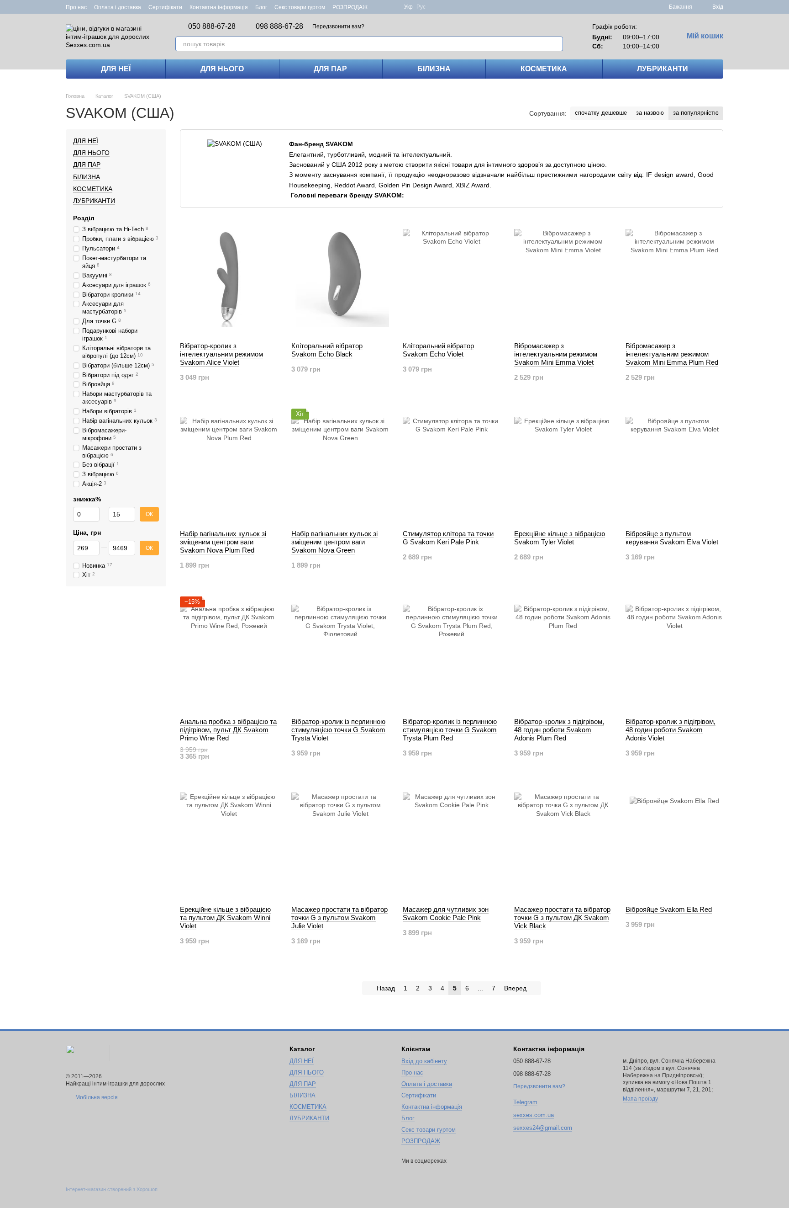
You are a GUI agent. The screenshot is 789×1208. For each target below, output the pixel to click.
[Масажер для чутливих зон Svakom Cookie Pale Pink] (451, 841)
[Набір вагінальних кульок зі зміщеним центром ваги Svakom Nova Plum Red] (229, 466)
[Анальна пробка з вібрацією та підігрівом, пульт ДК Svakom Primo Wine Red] (229, 653)
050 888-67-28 (212, 26)
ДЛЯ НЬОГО (222, 69)
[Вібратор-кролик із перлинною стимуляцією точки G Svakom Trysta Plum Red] (451, 653)
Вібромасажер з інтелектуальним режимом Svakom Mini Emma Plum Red (672, 354)
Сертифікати (165, 7)
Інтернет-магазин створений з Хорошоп (112, 1189)
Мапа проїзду (640, 1099)
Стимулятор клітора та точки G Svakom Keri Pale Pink (448, 538)
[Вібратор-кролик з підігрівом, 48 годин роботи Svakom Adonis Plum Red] (563, 653)
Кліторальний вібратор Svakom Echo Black (327, 350)
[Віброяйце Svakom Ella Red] (674, 841)
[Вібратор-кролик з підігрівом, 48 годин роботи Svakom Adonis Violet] (674, 653)
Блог (261, 7)
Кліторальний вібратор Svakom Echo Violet (438, 350)
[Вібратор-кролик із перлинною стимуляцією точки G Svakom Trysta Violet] (340, 653)
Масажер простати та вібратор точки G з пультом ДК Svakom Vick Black (562, 917)
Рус (421, 7)
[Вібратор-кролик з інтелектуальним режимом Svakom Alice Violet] (229, 278)
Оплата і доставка (117, 7)
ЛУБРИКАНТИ (662, 69)
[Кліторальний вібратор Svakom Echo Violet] (451, 278)
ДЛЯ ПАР (330, 69)
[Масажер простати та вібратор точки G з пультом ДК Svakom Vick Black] (563, 841)
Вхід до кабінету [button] (424, 1061)
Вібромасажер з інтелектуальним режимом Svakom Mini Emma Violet (555, 354)
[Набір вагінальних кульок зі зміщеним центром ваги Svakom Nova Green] (340, 466)
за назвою (650, 112)
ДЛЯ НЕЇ (116, 69)
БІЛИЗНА (434, 69)
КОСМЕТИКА (544, 69)
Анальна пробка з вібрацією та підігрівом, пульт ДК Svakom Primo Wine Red (228, 730)
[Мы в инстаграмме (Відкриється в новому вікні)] (391, 7)
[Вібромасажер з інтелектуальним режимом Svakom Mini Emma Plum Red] (674, 278)
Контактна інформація (218, 7)
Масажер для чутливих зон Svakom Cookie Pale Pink (446, 913)
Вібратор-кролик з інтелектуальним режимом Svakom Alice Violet (221, 354)
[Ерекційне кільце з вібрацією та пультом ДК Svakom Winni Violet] (229, 841)
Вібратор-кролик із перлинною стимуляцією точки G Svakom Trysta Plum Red (450, 730)
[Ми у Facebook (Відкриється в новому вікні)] (380, 7)
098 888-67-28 (279, 26)
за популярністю (696, 112)
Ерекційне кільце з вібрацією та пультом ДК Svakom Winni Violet (225, 917)
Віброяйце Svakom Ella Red (669, 909)
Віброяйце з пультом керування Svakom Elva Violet (672, 538)
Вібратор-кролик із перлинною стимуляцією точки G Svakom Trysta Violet (338, 730)
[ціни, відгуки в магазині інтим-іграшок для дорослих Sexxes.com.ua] (88, 1052)
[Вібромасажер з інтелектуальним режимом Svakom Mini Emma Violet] (563, 278)
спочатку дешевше (601, 112)
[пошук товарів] (555, 44)
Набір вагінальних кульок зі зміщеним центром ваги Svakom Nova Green (334, 542)
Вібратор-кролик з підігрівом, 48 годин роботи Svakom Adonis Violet (670, 730)
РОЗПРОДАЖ (350, 7)
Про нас (76, 7)
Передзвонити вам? (338, 26)
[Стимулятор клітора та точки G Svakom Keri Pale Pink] (451, 466)
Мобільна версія (96, 1097)
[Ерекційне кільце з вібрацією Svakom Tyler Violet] (563, 466)
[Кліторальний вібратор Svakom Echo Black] (340, 278)
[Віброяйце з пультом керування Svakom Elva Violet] (674, 466)
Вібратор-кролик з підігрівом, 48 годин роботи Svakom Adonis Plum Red (559, 730)
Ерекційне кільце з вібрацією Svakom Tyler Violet (559, 538)
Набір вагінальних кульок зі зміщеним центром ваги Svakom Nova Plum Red (223, 542)
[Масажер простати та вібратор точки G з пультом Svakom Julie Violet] (340, 841)
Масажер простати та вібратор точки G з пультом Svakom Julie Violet (339, 917)
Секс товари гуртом (299, 7)
